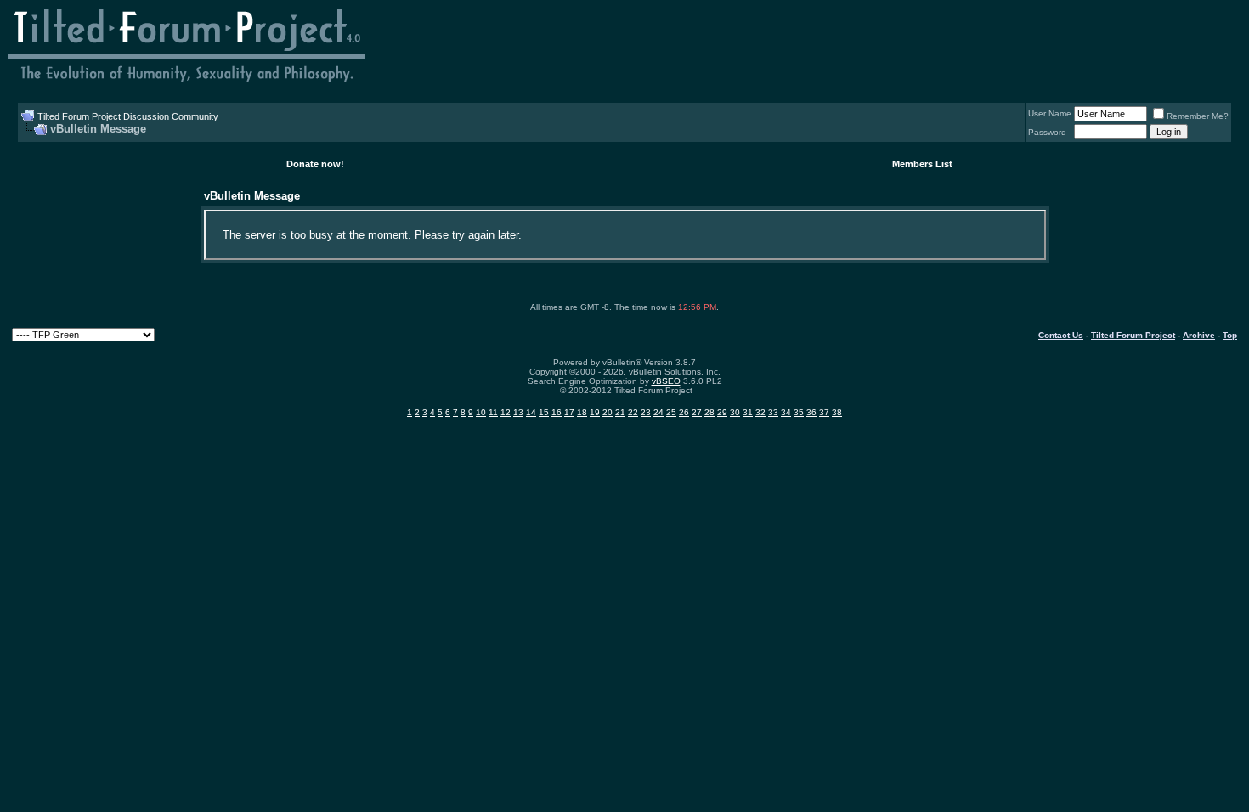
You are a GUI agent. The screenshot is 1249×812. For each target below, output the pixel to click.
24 (658, 412)
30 (735, 412)
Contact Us (1060, 335)
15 (544, 412)
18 (582, 412)
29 (722, 412)
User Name (1049, 113)
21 (620, 412)
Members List (922, 164)
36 (811, 412)
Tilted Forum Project (1133, 335)
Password (1047, 132)
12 (505, 412)
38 (837, 412)
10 (481, 412)
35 (799, 412)
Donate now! (315, 164)
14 (531, 412)
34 (786, 412)
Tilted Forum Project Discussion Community (127, 116)
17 (569, 412)
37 (824, 412)
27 (697, 412)
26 (684, 412)
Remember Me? (1198, 116)
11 (493, 412)
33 (773, 412)
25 (671, 412)
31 (748, 412)
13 (518, 412)
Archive (1199, 335)
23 (646, 412)
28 (709, 412)
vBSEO (666, 381)
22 (633, 412)
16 (556, 412)
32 (760, 412)
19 (595, 412)
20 (607, 412)
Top (1230, 335)
